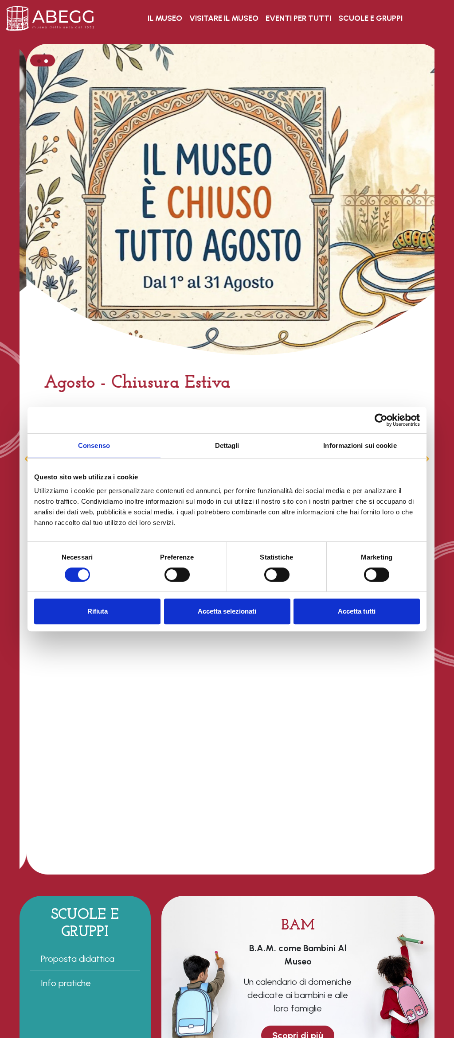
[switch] (177, 575)
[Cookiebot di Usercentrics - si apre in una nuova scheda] (381, 420)
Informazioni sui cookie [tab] (359, 445)
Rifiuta (97, 611)
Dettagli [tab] (227, 445)
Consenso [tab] (94, 445)
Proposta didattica (77, 958)
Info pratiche (66, 983)
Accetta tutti (357, 611)
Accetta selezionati (227, 611)
